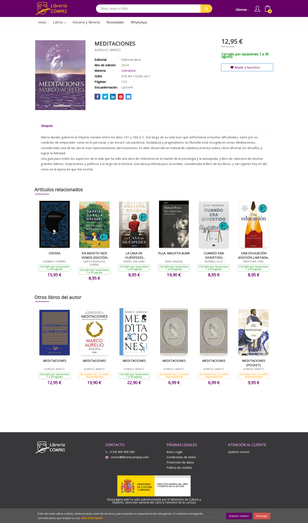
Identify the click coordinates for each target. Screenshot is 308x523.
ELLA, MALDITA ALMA (174, 253)
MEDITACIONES (54, 360)
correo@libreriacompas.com (129, 457)
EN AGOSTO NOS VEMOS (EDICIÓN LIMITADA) (94, 255)
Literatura (128, 70)
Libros (58, 22)
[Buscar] (206, 8)
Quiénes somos (238, 452)
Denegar (262, 516)
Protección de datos (180, 462)
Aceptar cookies (239, 516)
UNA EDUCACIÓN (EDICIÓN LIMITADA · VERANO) (253, 255)
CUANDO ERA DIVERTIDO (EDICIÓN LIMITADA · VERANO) (213, 255)
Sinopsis (47, 125)
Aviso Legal (174, 452)
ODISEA (54, 253)
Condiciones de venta (181, 457)
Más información (92, 518)
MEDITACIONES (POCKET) (253, 362)
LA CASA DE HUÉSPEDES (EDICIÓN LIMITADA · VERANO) (134, 255)
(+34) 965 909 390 (122, 452)
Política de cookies (179, 468)
